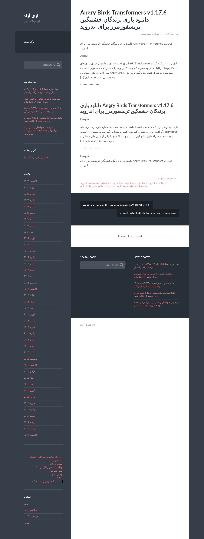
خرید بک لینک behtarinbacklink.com (46, 457)
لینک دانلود (159, 179)
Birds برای (106, 183)
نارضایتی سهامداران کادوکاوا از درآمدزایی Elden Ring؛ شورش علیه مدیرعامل (40, 130)
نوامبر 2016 (29, 270)
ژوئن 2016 (29, 302)
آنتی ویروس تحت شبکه (43, 481)
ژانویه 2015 (29, 409)
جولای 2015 (29, 371)
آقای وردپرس (42, 157)
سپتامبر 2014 (30, 428)
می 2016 (28, 308)
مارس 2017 (29, 245)
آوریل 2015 (29, 390)
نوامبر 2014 (29, 422)
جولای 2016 (29, 295)
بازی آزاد (32, 15)
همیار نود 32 (57, 471)
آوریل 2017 (29, 238)
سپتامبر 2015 (30, 359)
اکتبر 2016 (29, 276)
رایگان (60, 478)
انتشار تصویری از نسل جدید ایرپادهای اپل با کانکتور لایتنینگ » (148, 213)
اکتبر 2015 (29, 352)
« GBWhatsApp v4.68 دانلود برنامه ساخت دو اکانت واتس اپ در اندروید (116, 205)
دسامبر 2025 (30, 207)
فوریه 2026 (29, 194)
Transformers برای (138, 186)
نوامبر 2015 (29, 346)
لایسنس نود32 (56, 460)
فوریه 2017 (29, 251)
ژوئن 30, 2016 (172, 34)
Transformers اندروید (90, 183)
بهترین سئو (57, 474)
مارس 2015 (29, 397)
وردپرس (27, 523)
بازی (114, 186)
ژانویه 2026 (29, 200)
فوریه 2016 (29, 327)
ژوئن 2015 (29, 378)
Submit (58, 64)
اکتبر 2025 (29, 219)
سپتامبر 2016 (30, 283)
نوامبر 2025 (29, 213)
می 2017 (28, 232)
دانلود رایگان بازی (88, 186)
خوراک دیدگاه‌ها (31, 517)
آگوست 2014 (30, 435)
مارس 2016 (29, 321)
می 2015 (28, 384)
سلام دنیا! (28, 157)
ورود (26, 504)
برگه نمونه (29, 42)
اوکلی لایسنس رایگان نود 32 (49, 467)
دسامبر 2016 (30, 264)
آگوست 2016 (30, 289)
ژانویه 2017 (29, 257)
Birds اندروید (118, 183)
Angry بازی (142, 183)
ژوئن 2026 (29, 187)
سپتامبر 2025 (30, 226)
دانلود (100, 186)
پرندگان (107, 186)
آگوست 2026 (30, 181)
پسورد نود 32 (56, 464)
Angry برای (130, 183)
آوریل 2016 (29, 314)
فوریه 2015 (29, 403)
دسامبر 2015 (30, 340)
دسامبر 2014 (30, 416)
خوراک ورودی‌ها (31, 510)
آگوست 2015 (30, 365)
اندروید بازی (122, 186)
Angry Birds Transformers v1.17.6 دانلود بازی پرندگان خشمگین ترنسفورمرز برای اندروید (123, 20)
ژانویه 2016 (29, 333)
